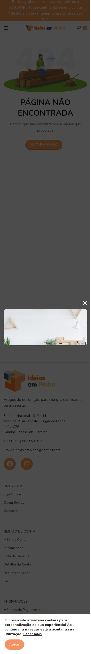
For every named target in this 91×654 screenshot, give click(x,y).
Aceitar (14, 644)
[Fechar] (85, 303)
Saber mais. (32, 634)
